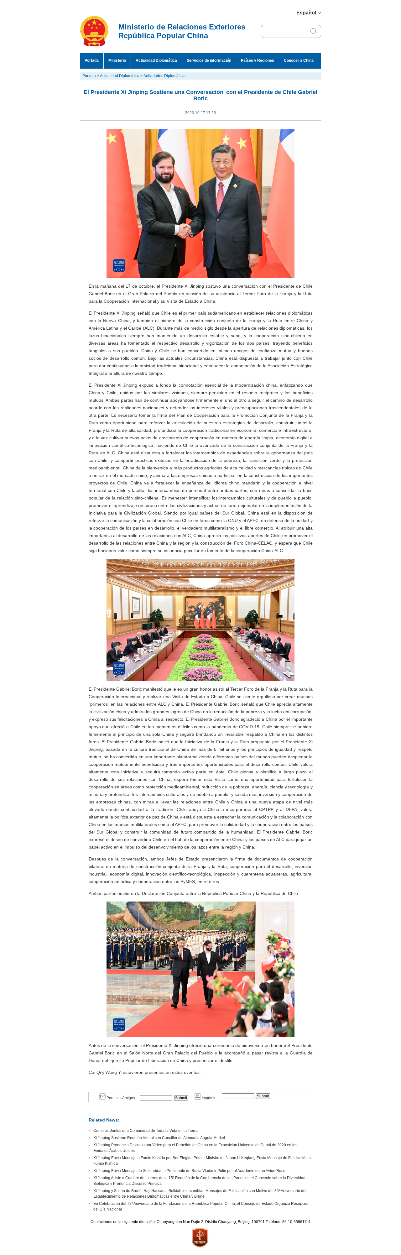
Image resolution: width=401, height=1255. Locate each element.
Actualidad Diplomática (156, 60)
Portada (92, 60)
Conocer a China (299, 60)
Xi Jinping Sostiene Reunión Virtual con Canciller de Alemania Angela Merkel (159, 1138)
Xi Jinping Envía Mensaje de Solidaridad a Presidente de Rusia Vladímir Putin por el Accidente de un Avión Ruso (189, 1171)
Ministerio (117, 60)
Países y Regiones (257, 60)
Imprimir (208, 1098)
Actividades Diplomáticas (164, 76)
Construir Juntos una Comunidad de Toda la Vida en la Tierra (145, 1130)
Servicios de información (209, 60)
